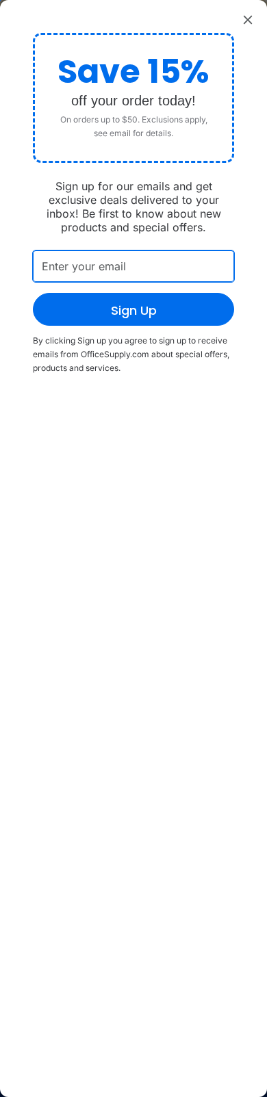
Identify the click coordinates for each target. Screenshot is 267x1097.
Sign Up (134, 310)
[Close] (248, 19)
